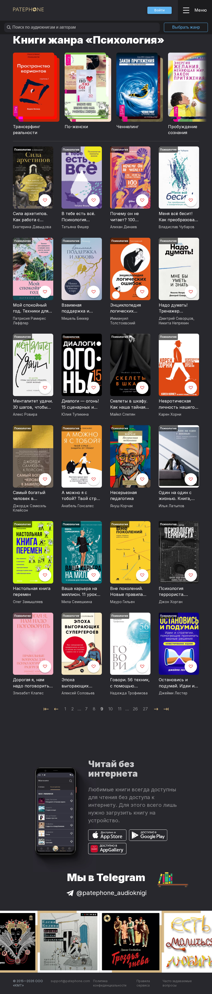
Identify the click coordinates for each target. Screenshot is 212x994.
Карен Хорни (170, 414)
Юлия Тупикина (75, 414)
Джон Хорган (171, 602)
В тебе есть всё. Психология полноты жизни (78, 217)
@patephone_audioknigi (112, 893)
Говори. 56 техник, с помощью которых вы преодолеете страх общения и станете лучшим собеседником (130, 683)
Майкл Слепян (122, 414)
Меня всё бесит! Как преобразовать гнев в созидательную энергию (179, 217)
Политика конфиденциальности (109, 983)
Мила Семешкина (77, 602)
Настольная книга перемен (31, 591)
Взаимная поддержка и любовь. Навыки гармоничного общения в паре (79, 308)
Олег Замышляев (28, 602)
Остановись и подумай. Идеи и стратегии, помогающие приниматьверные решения (178, 683)
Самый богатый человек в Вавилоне (29, 496)
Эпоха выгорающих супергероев (75, 683)
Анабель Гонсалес (78, 506)
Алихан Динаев (123, 227)
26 (135, 708)
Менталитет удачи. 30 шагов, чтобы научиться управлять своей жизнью (33, 404)
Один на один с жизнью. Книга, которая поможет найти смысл (177, 496)
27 (145, 708)
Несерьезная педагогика (123, 495)
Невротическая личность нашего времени (177, 404)
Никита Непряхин (174, 323)
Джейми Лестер (173, 693)
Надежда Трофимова (129, 693)
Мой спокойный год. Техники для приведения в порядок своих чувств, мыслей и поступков (31, 308)
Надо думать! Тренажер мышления (173, 308)
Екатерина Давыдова (32, 227)
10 (110, 708)
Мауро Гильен (122, 602)
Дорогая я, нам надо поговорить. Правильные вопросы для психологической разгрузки (31, 683)
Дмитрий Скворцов (176, 318)
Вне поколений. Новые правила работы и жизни (127, 592)
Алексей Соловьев (78, 693)
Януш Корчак (121, 506)
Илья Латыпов (171, 506)
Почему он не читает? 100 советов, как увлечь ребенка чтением (126, 217)
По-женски (76, 126)
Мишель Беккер (75, 318)
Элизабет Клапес (28, 693)
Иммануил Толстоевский (122, 320)
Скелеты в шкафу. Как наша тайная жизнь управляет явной (128, 404)
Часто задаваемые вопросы (177, 983)
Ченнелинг (127, 126)
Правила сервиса (143, 983)
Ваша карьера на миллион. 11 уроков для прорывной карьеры (82, 592)
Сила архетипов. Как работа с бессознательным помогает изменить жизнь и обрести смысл (32, 217)
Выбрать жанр (186, 27)
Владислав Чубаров (176, 227)
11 (120, 708)
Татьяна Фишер (75, 227)
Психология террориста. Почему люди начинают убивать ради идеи (178, 592)
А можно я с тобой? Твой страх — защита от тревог (81, 496)
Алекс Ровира (25, 414)
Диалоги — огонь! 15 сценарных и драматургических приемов (81, 404)
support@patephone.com (70, 981)
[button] (159, 10)
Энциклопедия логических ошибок (125, 308)
